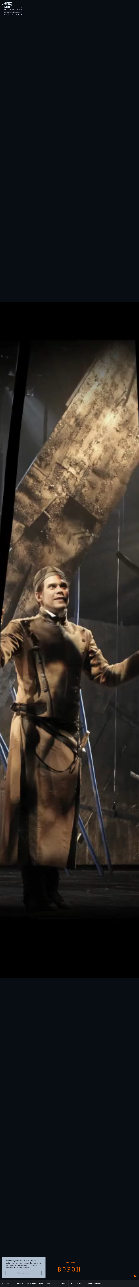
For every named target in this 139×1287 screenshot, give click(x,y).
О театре (5, 1283)
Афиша (64, 1283)
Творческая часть (35, 1283)
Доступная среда (93, 1283)
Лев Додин (18, 1283)
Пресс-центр (76, 1283)
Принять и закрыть (23, 1273)
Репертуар (51, 1283)
